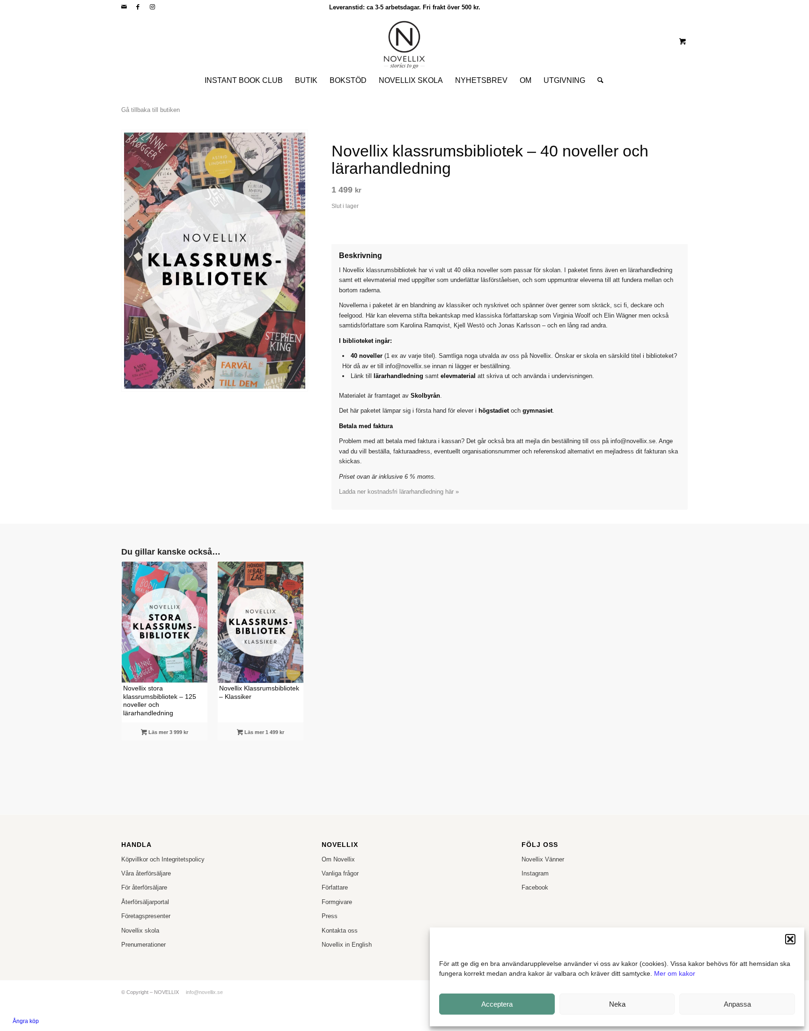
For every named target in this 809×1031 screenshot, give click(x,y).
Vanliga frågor (340, 873)
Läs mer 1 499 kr (263, 732)
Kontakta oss (340, 930)
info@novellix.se (204, 992)
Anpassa (737, 1004)
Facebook (535, 887)
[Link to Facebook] (138, 7)
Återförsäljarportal (145, 901)
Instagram (535, 873)
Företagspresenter (145, 916)
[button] (790, 939)
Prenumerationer (143, 944)
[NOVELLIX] (404, 41)
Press (330, 916)
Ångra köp (26, 1021)
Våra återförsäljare (146, 873)
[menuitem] (244, 80)
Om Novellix (338, 859)
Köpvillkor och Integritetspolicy (163, 859)
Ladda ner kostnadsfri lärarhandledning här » (399, 491)
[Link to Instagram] (152, 7)
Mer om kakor (674, 973)
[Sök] (597, 80)
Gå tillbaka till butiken (150, 109)
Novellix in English (347, 944)
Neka (617, 1004)
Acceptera (497, 1004)
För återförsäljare (144, 887)
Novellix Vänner (543, 859)
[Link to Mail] (124, 7)
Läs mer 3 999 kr (167, 732)
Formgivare (337, 901)
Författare (335, 887)
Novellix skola (140, 930)
